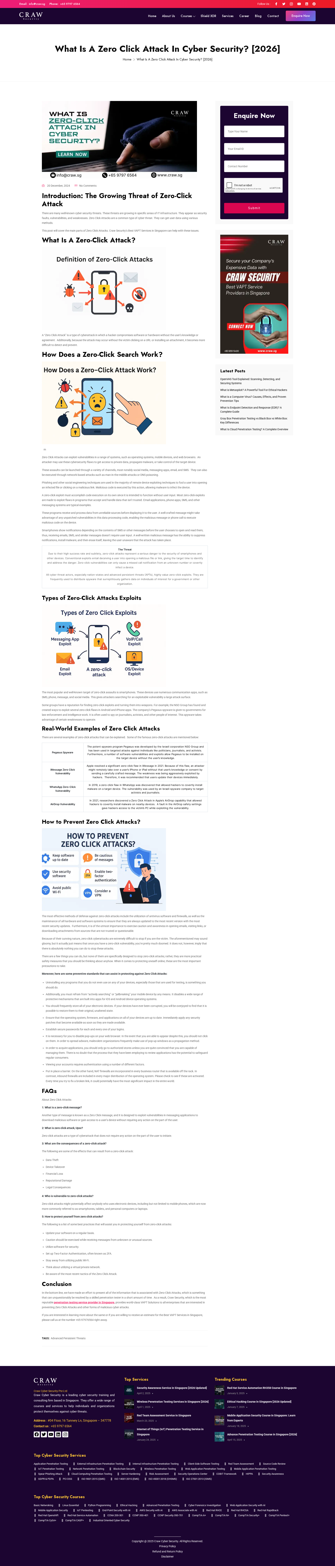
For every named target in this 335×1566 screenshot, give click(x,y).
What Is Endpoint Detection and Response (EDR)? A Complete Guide (251, 409)
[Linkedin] (58, 1434)
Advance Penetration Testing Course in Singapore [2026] (262, 1434)
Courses (186, 16)
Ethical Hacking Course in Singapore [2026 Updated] (259, 1401)
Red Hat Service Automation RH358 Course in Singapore (262, 1387)
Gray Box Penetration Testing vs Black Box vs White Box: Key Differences (254, 420)
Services (227, 16)
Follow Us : (263, 3)
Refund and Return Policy (167, 1551)
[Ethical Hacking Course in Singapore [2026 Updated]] (219, 1403)
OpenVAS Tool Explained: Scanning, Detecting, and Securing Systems (250, 381)
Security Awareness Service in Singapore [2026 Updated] (172, 1387)
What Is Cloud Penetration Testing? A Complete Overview (254, 429)
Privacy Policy (167, 1546)
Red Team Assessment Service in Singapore (164, 1415)
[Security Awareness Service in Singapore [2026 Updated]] (129, 1390)
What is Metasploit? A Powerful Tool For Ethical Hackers (253, 390)
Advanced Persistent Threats (68, 1338)
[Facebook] (37, 1434)
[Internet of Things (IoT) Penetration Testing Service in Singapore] (129, 1434)
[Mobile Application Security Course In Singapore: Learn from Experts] (219, 1420)
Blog (258, 16)
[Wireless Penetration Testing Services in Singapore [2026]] (129, 1403)
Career (244, 16)
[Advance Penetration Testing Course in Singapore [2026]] (219, 1436)
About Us (168, 16)
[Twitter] (44, 1434)
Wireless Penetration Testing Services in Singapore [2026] (173, 1401)
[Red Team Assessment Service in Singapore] (129, 1417)
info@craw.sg (37, 4)
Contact (273, 16)
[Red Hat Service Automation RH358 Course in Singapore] (219, 1390)
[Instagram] (65, 1434)
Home (152, 16)
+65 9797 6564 (70, 4)
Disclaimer (167, 1556)
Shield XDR (208, 16)
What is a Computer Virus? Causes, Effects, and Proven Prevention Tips (253, 398)
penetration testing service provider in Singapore (84, 1302)
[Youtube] (51, 1434)
